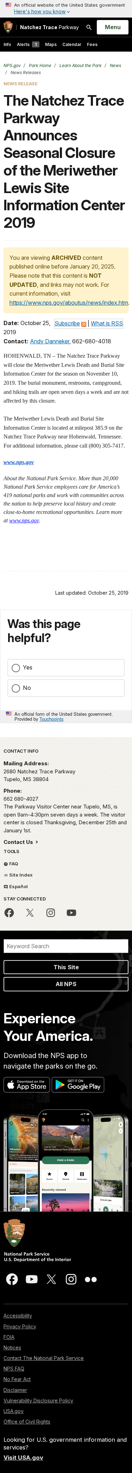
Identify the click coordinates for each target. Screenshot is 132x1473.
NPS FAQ (14, 1369)
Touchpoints (51, 718)
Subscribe (67, 323)
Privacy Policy (20, 1326)
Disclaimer (15, 1390)
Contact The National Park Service (44, 1358)
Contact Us (19, 842)
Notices (12, 1347)
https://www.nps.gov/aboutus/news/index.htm (69, 302)
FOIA (9, 1337)
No (27, 687)
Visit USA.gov (23, 1457)
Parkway (49, 27)
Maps (51, 44)
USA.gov (14, 1411)
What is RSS (107, 323)
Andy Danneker (49, 341)
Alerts (27, 44)
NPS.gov (12, 65)
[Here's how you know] (66, 9)
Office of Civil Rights (27, 1422)
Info (7, 44)
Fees (92, 44)
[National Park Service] (8, 27)
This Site (66, 967)
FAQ (13, 863)
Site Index (20, 875)
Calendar (71, 44)
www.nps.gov (19, 462)
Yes (27, 667)
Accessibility (18, 1316)
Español (18, 886)
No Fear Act (17, 1379)
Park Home (39, 65)
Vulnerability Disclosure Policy (38, 1400)
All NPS (66, 983)
